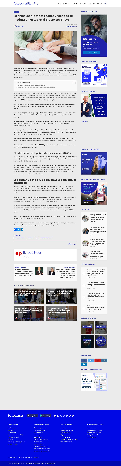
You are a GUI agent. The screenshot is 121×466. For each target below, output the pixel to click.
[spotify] (73, 416)
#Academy (74, 3)
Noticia (16, 11)
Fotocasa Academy (65, 432)
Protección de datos (38, 463)
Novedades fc (66, 3)
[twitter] (61, 416)
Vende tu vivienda (91, 437)
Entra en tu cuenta (65, 437)
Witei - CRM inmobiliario (66, 441)
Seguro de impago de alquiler (42, 451)
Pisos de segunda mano (40, 428)
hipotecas (30, 238)
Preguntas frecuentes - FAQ (15, 435)
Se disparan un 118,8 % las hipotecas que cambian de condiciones (36, 87)
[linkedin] (67, 416)
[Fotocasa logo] (15, 415)
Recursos (91, 3)
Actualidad (82, 3)
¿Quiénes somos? (12, 428)
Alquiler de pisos (38, 432)
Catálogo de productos (93, 435)
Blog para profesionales (66, 435)
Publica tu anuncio (92, 428)
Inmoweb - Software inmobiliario (69, 439)
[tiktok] (70, 416)
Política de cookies (50, 463)
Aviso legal (29, 463)
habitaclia (27, 457)
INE (36, 238)
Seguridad (10, 439)
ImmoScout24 (35, 457)
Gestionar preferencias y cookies (16, 441)
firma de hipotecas (19, 238)
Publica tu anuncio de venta (94, 432)
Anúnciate (63, 428)
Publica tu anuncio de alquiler (94, 430)
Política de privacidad (13, 437)
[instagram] (58, 416)
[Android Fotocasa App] (45, 415)
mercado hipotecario (46, 238)
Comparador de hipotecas (41, 446)
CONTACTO (99, 3)
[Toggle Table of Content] (73, 82)
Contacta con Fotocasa (66, 430)
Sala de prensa (12, 432)
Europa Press (20, 26)
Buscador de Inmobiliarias (41, 439)
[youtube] (64, 416)
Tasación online (38, 441)
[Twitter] (27, 257)
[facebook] (55, 416)
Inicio (59, 3)
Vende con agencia (39, 444)
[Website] (24, 257)
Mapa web (10, 430)
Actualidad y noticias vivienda (42, 448)
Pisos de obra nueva (39, 430)
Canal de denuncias (13, 444)
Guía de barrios (38, 437)
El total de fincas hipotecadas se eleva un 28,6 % (31, 85)
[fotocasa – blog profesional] (26, 3)
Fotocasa (21, 457)
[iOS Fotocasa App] (32, 415)
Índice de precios (38, 435)
